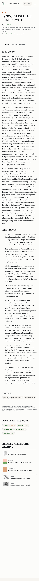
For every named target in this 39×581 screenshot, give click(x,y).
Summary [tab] (6, 45)
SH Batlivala (8, 25)
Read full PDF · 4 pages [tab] (18, 45)
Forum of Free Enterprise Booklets (16, 34)
